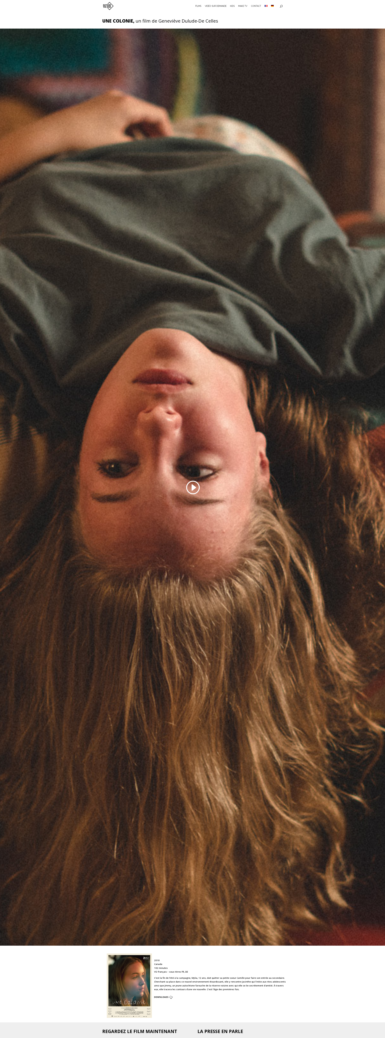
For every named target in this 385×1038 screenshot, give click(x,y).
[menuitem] (266, 8)
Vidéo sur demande (215, 6)
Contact (256, 6)
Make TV (242, 6)
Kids (232, 6)
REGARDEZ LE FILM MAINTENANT (139, 1031)
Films (198, 6)
